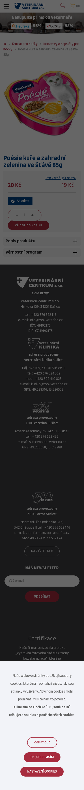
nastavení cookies (42, 771)
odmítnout (42, 742)
